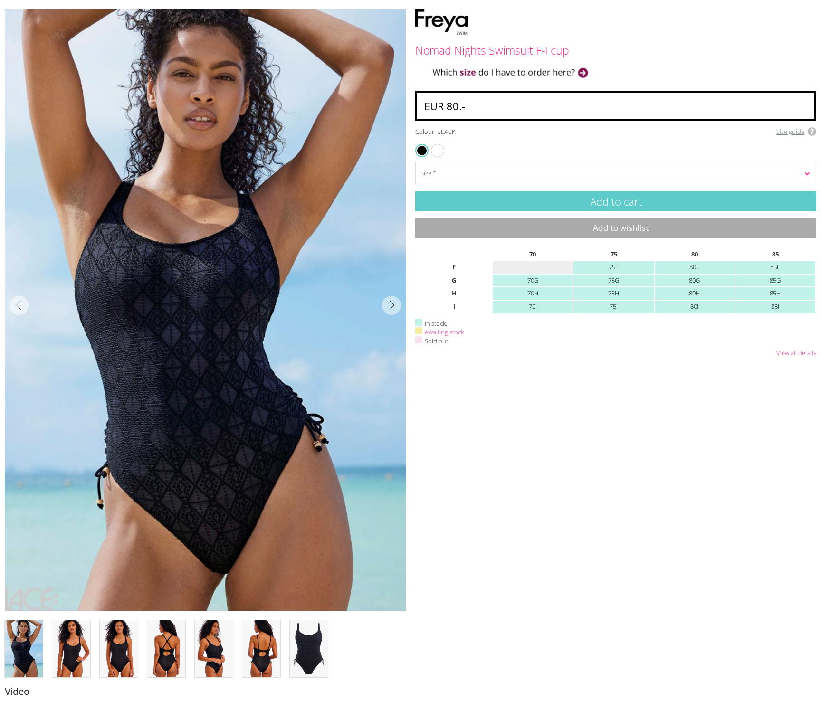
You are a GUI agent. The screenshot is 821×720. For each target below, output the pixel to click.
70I (533, 306)
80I (694, 306)
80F (694, 267)
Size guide (790, 131)
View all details (796, 353)
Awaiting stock (444, 332)
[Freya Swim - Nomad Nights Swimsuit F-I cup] (205, 310)
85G (775, 280)
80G (694, 280)
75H (613, 293)
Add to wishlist (621, 227)
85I (775, 306)
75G (613, 280)
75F (614, 267)
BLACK (422, 150)
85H (775, 293)
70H (532, 293)
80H (694, 293)
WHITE (432, 144)
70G (532, 280)
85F (775, 267)
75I (614, 306)
